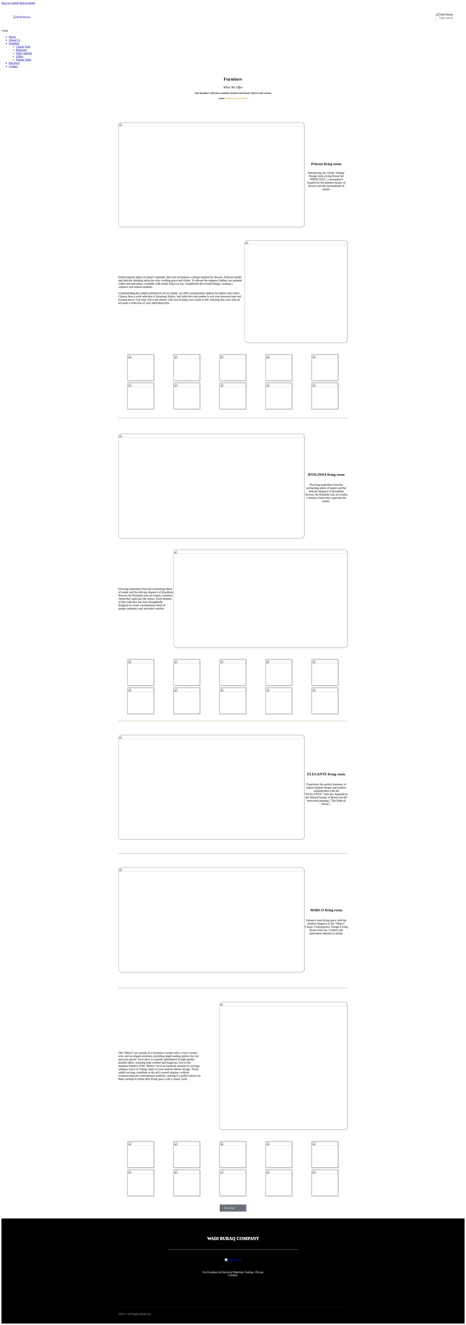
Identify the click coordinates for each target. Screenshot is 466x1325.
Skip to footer (27, 3)
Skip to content (10, 3)
